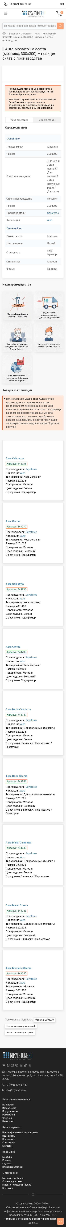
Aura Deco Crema (16, 776)
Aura (49, 220)
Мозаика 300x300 (44, 1020)
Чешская (7, 1118)
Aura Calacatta (15, 458)
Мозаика (7, 1157)
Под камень (8, 1136)
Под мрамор (8, 1139)
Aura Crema (13, 521)
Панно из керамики (12, 1167)
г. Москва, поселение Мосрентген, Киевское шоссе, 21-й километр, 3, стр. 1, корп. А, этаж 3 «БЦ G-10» (32, 1075)
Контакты (7, 1188)
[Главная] (4, 33)
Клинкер (6, 1160)
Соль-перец (8, 1142)
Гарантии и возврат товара (16, 1184)
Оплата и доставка (12, 1181)
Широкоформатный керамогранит (20, 1132)
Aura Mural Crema (17, 905)
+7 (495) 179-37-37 (16, 1084)
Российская (8, 1114)
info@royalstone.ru (15, 1090)
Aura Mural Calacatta (18, 842)
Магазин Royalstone (12, 1178)
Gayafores (53, 212)
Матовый (7, 1146)
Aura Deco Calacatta (18, 709)
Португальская (10, 1111)
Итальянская (9, 1108)
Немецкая (7, 1121)
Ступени (6, 1163)
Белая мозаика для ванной (21, 1026)
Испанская (8, 1104)
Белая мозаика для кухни (20, 1032)
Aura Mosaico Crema (18, 968)
